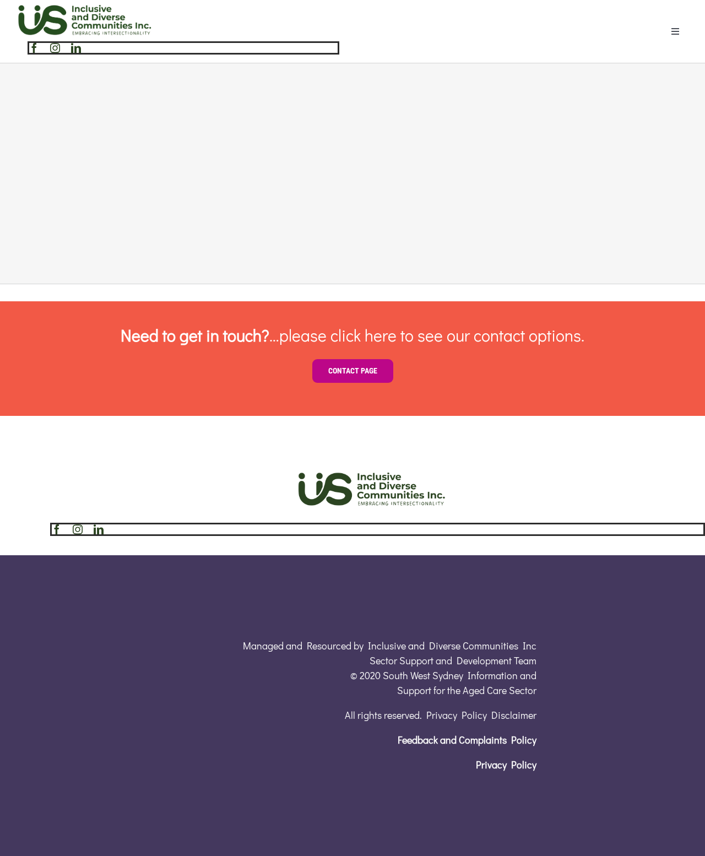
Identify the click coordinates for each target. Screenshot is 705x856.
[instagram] (55, 48)
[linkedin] (76, 48)
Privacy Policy (506, 764)
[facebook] (34, 48)
